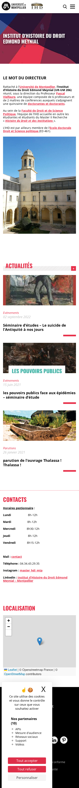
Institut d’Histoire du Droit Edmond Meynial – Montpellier (35, 579)
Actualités (18, 266)
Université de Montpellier (37, 87)
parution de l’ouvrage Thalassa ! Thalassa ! (32, 462)
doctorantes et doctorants (46, 104)
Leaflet (12, 669)
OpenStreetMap (14, 674)
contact (16, 557)
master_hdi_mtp (31, 570)
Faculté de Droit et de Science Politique (33, 112)
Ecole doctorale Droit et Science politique (37, 129)
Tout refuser (26, 769)
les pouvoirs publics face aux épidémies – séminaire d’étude (39, 395)
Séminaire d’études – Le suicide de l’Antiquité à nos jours (34, 327)
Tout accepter (27, 760)
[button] (39, 641)
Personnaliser (27, 777)
